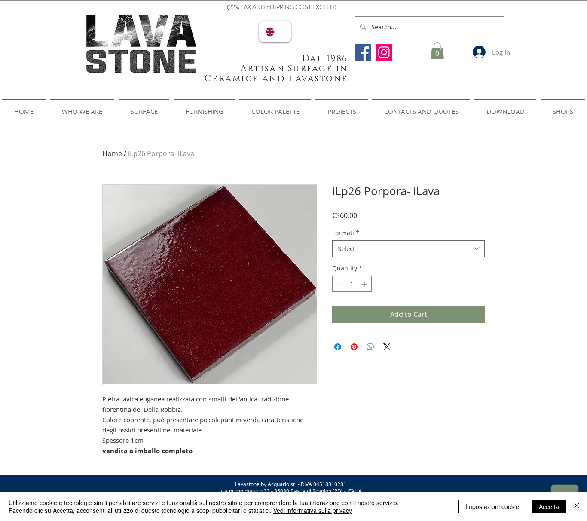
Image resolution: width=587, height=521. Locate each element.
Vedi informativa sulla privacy (312, 510)
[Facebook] (363, 52)
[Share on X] (387, 347)
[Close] (577, 506)
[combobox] (408, 248)
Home (112, 153)
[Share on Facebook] (338, 347)
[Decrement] (338, 283)
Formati (345, 233)
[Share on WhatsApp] (370, 347)
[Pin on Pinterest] (354, 347)
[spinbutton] (352, 283)
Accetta (549, 506)
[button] (437, 50)
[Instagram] (384, 52)
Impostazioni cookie (492, 506)
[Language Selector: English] (275, 31)
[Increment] (365, 283)
